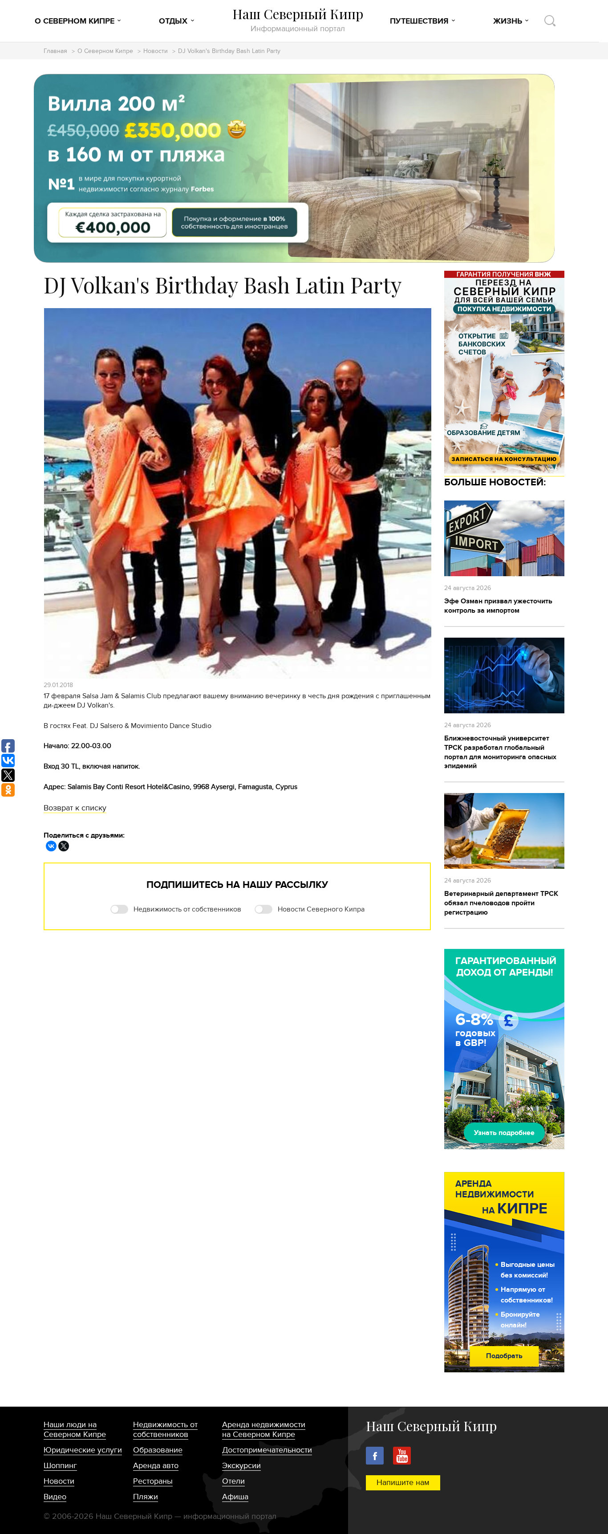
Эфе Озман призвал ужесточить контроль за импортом (498, 606)
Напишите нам (403, 1482)
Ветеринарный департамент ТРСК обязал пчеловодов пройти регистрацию (501, 903)
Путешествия (419, 21)
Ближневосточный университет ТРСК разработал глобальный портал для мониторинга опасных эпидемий (500, 752)
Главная (55, 51)
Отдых (173, 21)
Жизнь (507, 21)
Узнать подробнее (504, 1132)
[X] (63, 846)
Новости (155, 51)
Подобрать (504, 1355)
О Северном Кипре (74, 21)
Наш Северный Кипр (297, 19)
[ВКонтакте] (51, 846)
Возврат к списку (75, 808)
